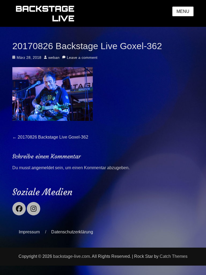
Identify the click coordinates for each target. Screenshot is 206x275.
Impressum (29, 232)
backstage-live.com (71, 256)
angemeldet (42, 167)
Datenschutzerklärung (72, 232)
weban (54, 57)
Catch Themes (173, 256)
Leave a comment (82, 57)
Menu (182, 11)
